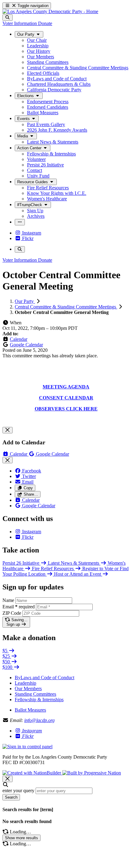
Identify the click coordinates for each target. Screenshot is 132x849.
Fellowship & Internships (39, 699)
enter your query (18, 790)
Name (8, 600)
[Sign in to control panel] (27, 746)
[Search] (7, 17)
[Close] (7, 430)
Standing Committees (35, 694)
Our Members (28, 688)
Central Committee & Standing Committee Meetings (66, 306)
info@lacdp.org (39, 720)
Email (18, 606)
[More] (20, 222)
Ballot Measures (30, 709)
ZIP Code (11, 613)
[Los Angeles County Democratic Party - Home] (50, 11)
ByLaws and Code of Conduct (44, 677)
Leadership (25, 683)
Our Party (25, 301)
